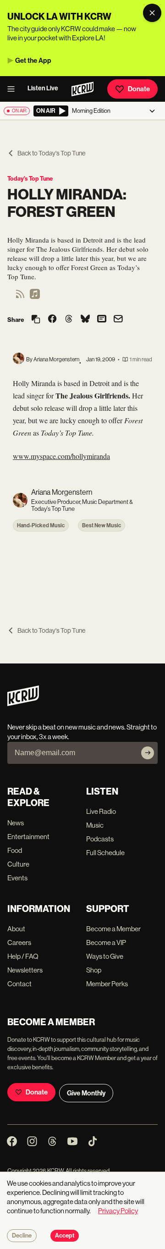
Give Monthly (86, 1093)
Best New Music (101, 525)
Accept (64, 1235)
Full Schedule (105, 853)
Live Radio (101, 811)
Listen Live (43, 88)
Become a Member (113, 929)
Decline (22, 1235)
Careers (19, 942)
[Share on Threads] (68, 319)
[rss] (20, 297)
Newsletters (25, 970)
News (15, 823)
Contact (19, 984)
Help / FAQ (22, 956)
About (16, 929)
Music (95, 825)
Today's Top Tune (30, 178)
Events (17, 878)
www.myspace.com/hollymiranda (61, 456)
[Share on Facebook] (52, 319)
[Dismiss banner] (152, 13)
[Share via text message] (101, 319)
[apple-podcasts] (34, 297)
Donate (139, 89)
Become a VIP (106, 942)
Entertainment (28, 836)
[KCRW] (23, 703)
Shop (93, 970)
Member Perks (107, 984)
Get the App (33, 60)
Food (14, 850)
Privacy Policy (118, 1211)
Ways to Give (104, 956)
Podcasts (100, 839)
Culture (18, 864)
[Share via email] (118, 320)
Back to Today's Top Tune (51, 153)
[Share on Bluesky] (85, 319)
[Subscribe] (147, 752)
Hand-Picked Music (41, 525)
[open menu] (14, 89)
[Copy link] (35, 320)
